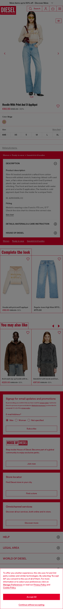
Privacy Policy (40, 584)
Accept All (31, 597)
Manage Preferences (13, 584)
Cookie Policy (9, 587)
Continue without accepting (31, 605)
